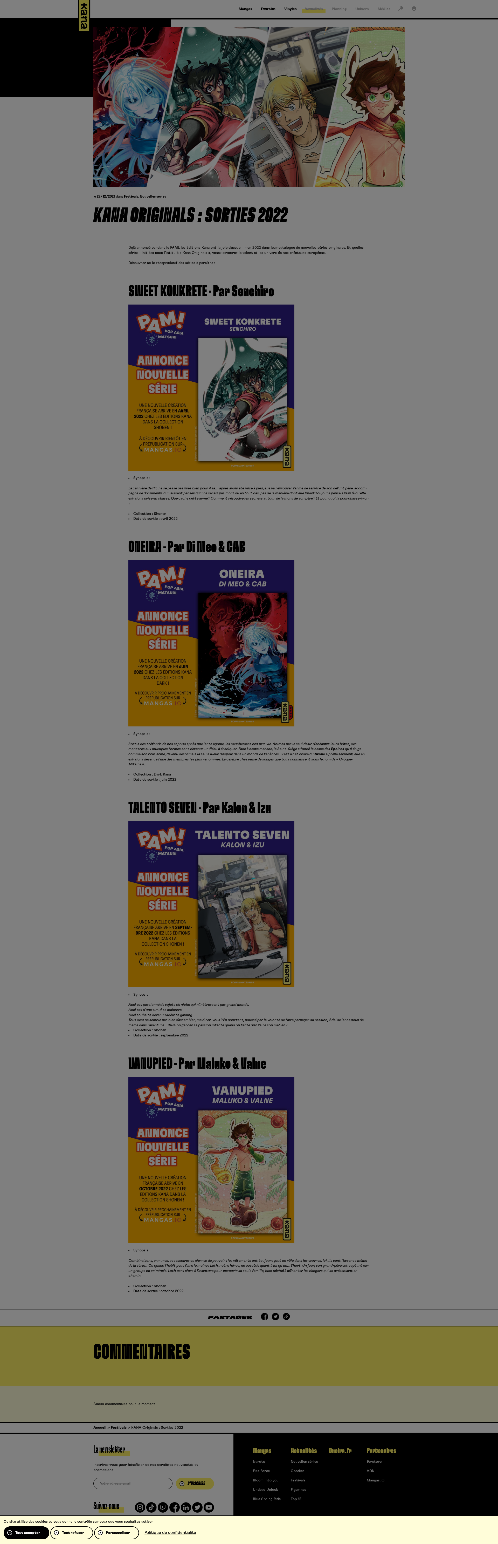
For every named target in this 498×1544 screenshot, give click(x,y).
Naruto (259, 1462)
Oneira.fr (340, 1451)
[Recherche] (400, 10)
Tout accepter (27, 1533)
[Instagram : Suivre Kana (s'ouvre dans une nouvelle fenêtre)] (140, 1509)
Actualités (304, 1451)
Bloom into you (266, 1480)
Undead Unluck (265, 1490)
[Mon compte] (414, 10)
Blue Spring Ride (267, 1499)
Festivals (131, 196)
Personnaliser (118, 1533)
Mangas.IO (375, 1480)
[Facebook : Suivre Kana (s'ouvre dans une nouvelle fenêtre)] (174, 1509)
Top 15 (296, 1499)
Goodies (298, 1471)
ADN (371, 1471)
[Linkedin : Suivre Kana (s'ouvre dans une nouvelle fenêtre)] (186, 1509)
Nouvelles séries (153, 196)
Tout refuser (73, 1533)
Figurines (298, 1490)
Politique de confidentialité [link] (170, 1532)
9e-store (374, 1462)
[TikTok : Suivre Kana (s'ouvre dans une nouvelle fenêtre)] (151, 1509)
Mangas (262, 1451)
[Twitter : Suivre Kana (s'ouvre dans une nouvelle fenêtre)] (197, 1509)
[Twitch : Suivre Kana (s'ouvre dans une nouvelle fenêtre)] (163, 1509)
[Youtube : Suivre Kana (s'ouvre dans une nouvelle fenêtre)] (209, 1509)
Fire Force (261, 1471)
